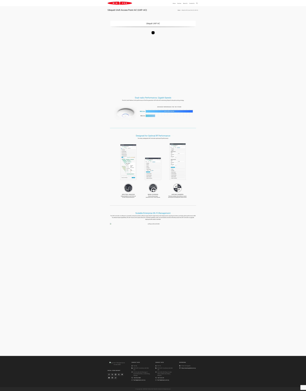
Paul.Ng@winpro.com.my (139, 380)
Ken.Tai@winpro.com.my (163, 380)
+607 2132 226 (160, 377)
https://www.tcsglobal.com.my (188, 368)
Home (179, 10)
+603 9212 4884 (137, 377)
